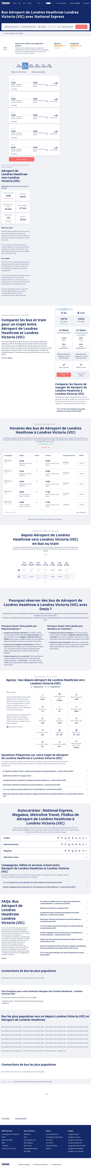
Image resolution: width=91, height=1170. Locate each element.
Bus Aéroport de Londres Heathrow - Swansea (39, 1039)
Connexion (86, 3)
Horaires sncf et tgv (9, 1148)
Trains (14, 3)
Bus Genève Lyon (30, 1140)
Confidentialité (56, 1164)
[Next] (56, 66)
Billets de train (7, 1131)
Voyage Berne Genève (75, 1148)
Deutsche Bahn (7, 1140)
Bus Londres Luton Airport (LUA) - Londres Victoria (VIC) (20, 1072)
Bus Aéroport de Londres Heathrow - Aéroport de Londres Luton (45, 1031)
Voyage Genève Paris (75, 1140)
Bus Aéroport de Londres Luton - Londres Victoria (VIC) (19, 1051)
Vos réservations (61, 3)
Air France (49, 1140)
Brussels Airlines (51, 1146)
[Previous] (18, 563)
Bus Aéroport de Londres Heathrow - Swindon (38, 1027)
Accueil (3, 1082)
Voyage (70, 1131)
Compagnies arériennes (54, 1137)
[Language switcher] (49, 3)
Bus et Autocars (29, 1131)
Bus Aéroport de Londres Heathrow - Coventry (61, 1035)
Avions (48, 1131)
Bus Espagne (28, 1143)
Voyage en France (74, 1137)
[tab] (19, 72)
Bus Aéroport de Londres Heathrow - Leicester (61, 1031)
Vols (24, 3)
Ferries (29, 3)
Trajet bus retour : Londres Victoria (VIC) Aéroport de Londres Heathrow (22, 1002)
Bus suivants (81, 512)
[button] (42, 27)
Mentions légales (24, 1164)
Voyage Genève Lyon (75, 1143)
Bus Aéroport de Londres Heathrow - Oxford (38, 978)
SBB (3, 1143)
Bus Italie (27, 1151)
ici (61, 519)
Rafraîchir (44, 447)
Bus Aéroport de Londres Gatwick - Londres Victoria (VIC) (42, 1072)
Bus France (28, 1146)
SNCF (3, 1137)
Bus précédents (11, 512)
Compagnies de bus (31, 1148)
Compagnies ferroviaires (10, 1134)
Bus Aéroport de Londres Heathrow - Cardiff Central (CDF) (65, 1043)
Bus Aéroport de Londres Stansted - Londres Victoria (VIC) (65, 1047)
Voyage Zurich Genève (76, 1151)
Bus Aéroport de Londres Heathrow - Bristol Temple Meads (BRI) (45, 1043)
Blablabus (27, 1134)
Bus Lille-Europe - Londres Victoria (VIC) (59, 1051)
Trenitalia (5, 1146)
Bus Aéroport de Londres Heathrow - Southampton (18, 1035)
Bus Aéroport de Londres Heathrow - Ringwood (17, 978)
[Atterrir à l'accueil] (7, 3)
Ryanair (48, 1148)
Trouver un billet (8, 198)
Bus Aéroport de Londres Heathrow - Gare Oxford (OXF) (20, 1047)
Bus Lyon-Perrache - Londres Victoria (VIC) (37, 1051)
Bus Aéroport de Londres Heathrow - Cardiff (38, 1035)
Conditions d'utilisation (40, 1164)
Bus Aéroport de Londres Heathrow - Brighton (17, 1039)
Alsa (25, 1137)
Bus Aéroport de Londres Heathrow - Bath (15, 1043)
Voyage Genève (73, 1134)
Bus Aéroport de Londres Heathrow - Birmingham (18, 1031)
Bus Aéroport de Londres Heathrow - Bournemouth (63, 1039)
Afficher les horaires (8, 221)
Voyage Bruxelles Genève (76, 1146)
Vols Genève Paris (52, 1134)
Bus (19, 3)
